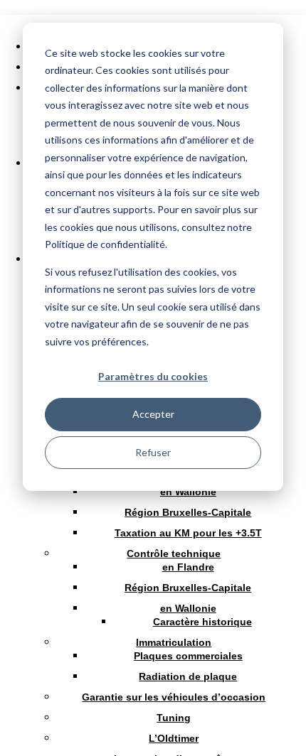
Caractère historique (202, 621)
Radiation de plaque (188, 676)
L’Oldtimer (174, 738)
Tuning (174, 717)
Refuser (153, 452)
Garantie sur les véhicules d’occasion (173, 697)
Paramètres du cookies (153, 376)
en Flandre (188, 567)
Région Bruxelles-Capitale (188, 512)
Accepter (153, 414)
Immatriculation (173, 642)
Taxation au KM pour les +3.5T (188, 533)
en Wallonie (188, 491)
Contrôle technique (174, 553)
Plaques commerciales (188, 656)
